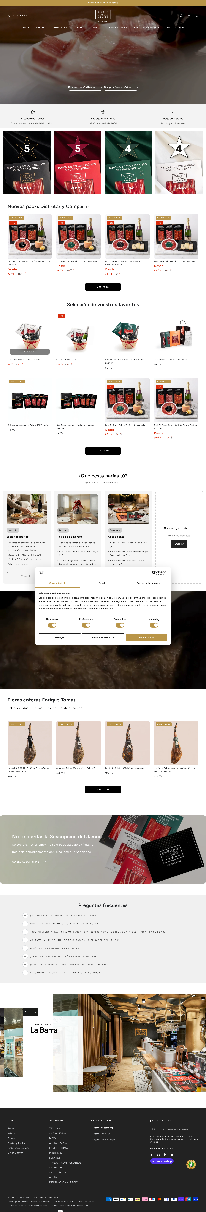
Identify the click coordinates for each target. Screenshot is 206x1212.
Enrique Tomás (22, 1197)
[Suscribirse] (196, 1129)
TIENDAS (54, 1128)
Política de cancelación (77, 1205)
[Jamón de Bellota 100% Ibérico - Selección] (78, 743)
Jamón (11, 1128)
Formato (12, 1138)
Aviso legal (59, 1205)
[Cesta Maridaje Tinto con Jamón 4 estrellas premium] (127, 334)
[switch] (86, 625)
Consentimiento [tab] (57, 583)
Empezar (179, 544)
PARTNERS (55, 1152)
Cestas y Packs (16, 1143)
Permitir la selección (103, 637)
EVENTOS (55, 1157)
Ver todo (103, 287)
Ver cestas (26, 576)
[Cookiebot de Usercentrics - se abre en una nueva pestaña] (154, 573)
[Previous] (26, 1012)
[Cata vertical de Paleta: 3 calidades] (176, 334)
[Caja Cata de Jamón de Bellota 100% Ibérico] (30, 400)
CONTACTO (56, 1167)
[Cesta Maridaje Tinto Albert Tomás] (30, 334)
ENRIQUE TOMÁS (59, 1148)
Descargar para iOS (101, 1134)
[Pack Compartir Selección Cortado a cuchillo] (176, 236)
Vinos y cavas (15, 1152)
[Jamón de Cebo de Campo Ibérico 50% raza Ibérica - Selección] (176, 743)
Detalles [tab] (103, 583)
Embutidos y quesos (19, 1148)
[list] (103, 117)
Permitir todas (146, 637)
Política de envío (18, 1205)
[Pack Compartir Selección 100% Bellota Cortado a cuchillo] (127, 236)
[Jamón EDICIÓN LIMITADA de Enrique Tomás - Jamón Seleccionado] (30, 743)
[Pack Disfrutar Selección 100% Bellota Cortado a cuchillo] (30, 236)
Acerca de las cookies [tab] (148, 583)
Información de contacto (40, 1205)
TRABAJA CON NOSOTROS (65, 1162)
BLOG (52, 1138)
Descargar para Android (103, 1139)
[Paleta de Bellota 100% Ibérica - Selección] (127, 743)
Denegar (59, 637)
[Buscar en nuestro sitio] (181, 16)
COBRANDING (57, 1133)
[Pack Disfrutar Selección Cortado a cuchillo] (78, 236)
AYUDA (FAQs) (58, 1143)
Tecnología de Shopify (18, 1202)
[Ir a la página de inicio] (103, 16)
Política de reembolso (40, 1202)
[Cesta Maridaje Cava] (78, 334)
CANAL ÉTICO (57, 1172)
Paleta (11, 1133)
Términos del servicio (85, 1202)
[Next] (34, 1012)
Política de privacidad (63, 1202)
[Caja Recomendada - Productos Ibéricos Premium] (78, 400)
